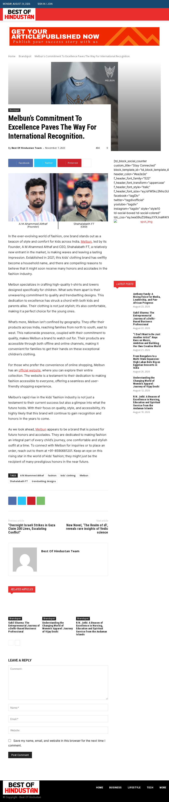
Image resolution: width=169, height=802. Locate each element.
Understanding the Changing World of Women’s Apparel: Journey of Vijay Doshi (57, 627)
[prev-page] (10, 642)
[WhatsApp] (41, 501)
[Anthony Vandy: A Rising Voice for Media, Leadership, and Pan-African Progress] (122, 298)
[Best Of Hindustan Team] (25, 559)
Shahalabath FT (19, 481)
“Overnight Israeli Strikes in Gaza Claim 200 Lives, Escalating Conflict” (31, 528)
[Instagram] (157, 14)
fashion (52, 475)
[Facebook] (151, 14)
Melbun (84, 475)
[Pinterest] (31, 501)
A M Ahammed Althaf (32, 475)
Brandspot (25, 56)
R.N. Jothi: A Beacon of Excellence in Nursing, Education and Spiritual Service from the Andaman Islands (91, 628)
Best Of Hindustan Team (27, 147)
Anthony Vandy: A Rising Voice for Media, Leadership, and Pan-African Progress (147, 298)
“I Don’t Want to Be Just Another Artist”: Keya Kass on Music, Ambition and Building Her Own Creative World (147, 340)
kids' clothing (68, 475)
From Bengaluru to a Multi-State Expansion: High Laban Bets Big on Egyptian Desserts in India (146, 362)
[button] (163, 4)
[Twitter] (163, 14)
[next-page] (17, 642)
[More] (87, 163)
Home (11, 56)
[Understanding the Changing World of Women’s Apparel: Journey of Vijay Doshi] (58, 609)
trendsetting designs (44, 481)
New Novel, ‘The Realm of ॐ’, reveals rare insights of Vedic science (87, 528)
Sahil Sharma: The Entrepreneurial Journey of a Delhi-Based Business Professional (24, 627)
